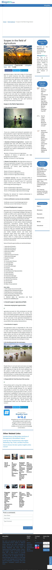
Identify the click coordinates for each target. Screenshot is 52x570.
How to (39, 206)
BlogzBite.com (40, 48)
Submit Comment (28, 528)
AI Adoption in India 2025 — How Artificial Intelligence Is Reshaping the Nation (42, 183)
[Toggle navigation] (3, 5)
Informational (11, 22)
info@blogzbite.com (40, 542)
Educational (40, 225)
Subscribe (46, 550)
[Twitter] (36, 546)
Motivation (40, 210)
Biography (39, 214)
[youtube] (38, 548)
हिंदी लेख (38, 221)
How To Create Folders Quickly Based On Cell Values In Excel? (44, 121)
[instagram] (36, 548)
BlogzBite (47, 5)
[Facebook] (38, 546)
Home (4, 22)
